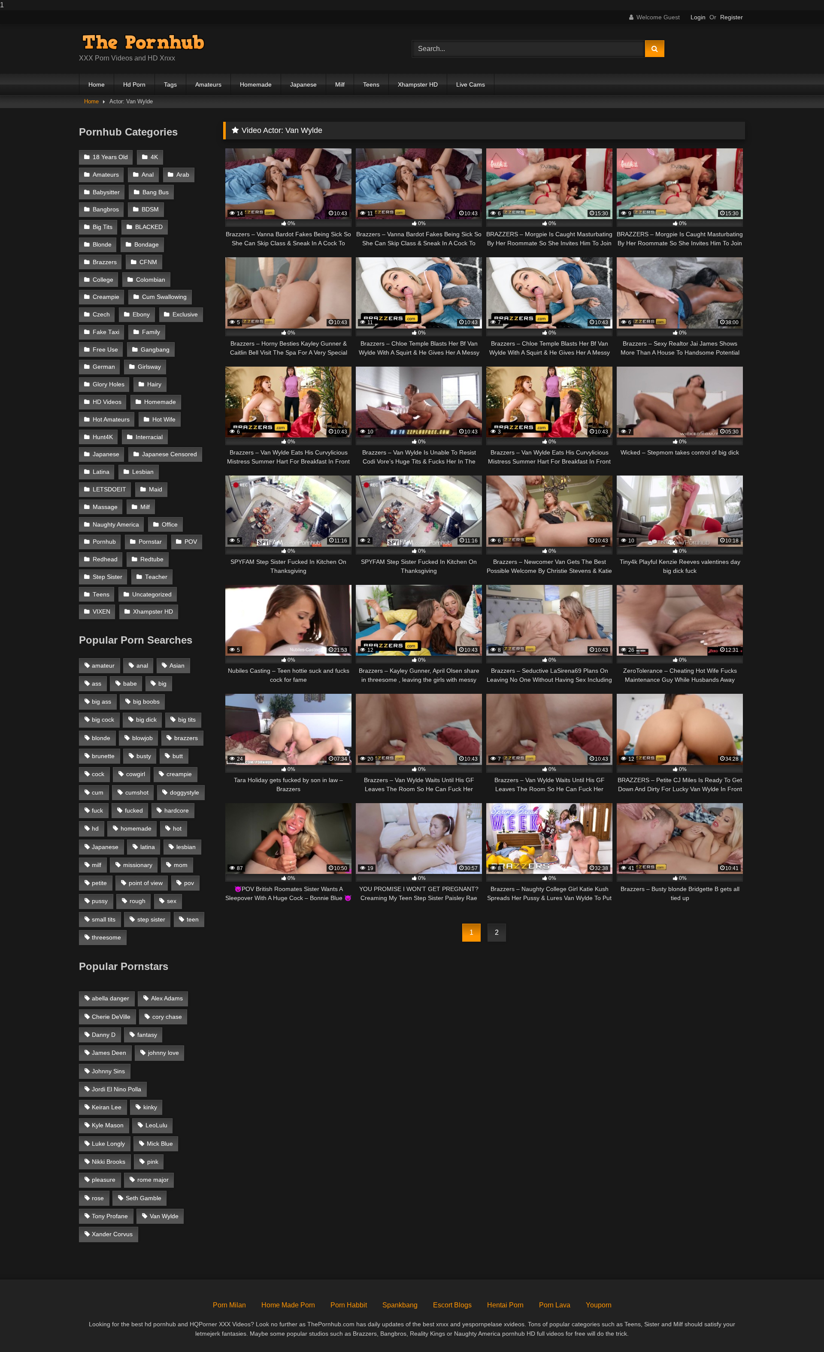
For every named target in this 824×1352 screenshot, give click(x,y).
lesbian (186, 846)
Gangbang (155, 349)
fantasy (147, 1034)
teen (193, 919)
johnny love (163, 1052)
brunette (103, 756)
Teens (371, 84)
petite (99, 882)
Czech (101, 314)
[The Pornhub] (143, 42)
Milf (340, 84)
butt (178, 756)
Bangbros (106, 209)
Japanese (303, 84)
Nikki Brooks (108, 1161)
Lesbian (143, 472)
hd (95, 828)
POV (191, 542)
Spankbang (400, 1305)
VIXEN (101, 611)
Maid (155, 489)
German (104, 367)
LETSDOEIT (109, 489)
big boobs (146, 701)
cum (97, 792)
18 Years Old (110, 157)
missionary (137, 864)
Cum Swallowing (164, 297)
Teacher (156, 577)
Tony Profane (110, 1216)
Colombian (150, 280)
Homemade (256, 84)
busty (143, 756)
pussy (100, 900)
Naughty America (116, 524)
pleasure (103, 1179)
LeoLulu (156, 1125)
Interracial (149, 437)
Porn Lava (554, 1305)
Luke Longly (108, 1143)
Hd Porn (134, 84)
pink (152, 1161)
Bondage (146, 244)
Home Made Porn (288, 1305)
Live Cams (470, 84)
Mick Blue (160, 1143)
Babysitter (106, 192)
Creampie (106, 297)
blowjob (142, 738)
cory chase (167, 1016)
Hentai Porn (505, 1305)
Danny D (103, 1034)
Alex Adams (167, 998)
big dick (146, 719)
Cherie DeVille (111, 1016)
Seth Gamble (143, 1198)
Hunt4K (103, 437)
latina (147, 846)
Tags (170, 84)
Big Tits (102, 227)
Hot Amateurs (111, 419)
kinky (150, 1107)
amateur (103, 665)
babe (130, 683)
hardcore (176, 810)
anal (142, 665)
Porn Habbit (348, 1305)
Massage (105, 507)
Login (698, 17)
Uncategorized (152, 594)
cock (98, 774)
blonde (101, 738)
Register (731, 17)
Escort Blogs (452, 1305)
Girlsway (149, 367)
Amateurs (208, 84)
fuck (97, 810)
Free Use (105, 349)
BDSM (150, 209)
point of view (146, 882)
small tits (103, 919)
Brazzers (105, 262)
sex (171, 900)
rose (98, 1198)
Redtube (152, 559)
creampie (179, 774)
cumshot (136, 792)
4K (154, 157)
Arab (182, 175)
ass (96, 683)
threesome (106, 937)
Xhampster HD (418, 84)
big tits (187, 719)
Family (151, 332)
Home (96, 84)
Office (170, 524)
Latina (101, 472)
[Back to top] (797, 1328)
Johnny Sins (108, 1071)
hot (177, 828)
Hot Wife (164, 419)
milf (96, 864)
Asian (177, 665)
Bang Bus (155, 192)
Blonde (102, 244)
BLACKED (149, 227)
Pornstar (150, 542)
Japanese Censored (169, 454)
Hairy (154, 384)
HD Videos (107, 402)
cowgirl (135, 774)
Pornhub (104, 542)
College (103, 280)
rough (137, 900)
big (162, 683)
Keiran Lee (106, 1107)
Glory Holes (108, 384)
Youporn (599, 1305)
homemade (136, 828)
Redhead (105, 559)
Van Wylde (164, 1216)
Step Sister (107, 577)
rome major (153, 1179)
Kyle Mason (108, 1125)
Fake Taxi (106, 332)
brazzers (186, 738)
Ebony (141, 314)
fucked (134, 810)
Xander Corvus (112, 1234)
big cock (103, 719)
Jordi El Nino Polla (116, 1089)
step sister (151, 919)
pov (189, 882)
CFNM (148, 262)
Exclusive (185, 314)
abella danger (110, 998)
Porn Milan (229, 1305)
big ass (101, 701)
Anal (148, 175)
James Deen (109, 1052)
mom (181, 864)
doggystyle (184, 792)
